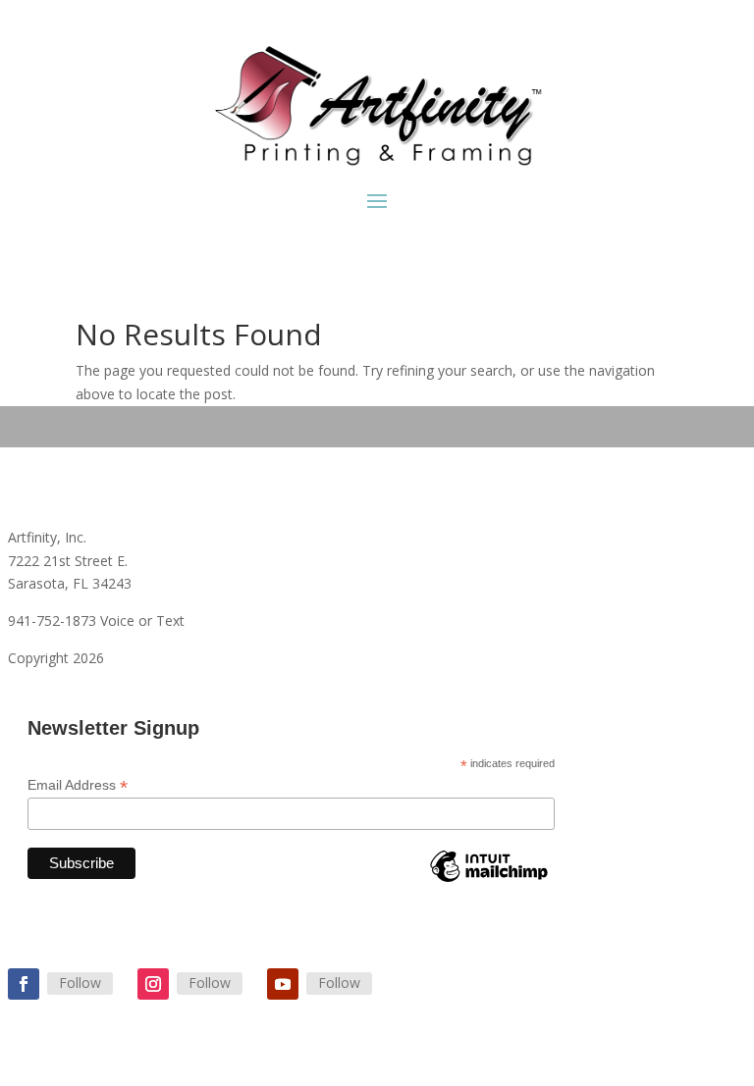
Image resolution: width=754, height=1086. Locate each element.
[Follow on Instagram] (153, 984)
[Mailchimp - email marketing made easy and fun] (489, 881)
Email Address (77, 785)
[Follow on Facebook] (23, 984)
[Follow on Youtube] (282, 984)
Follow (80, 982)
